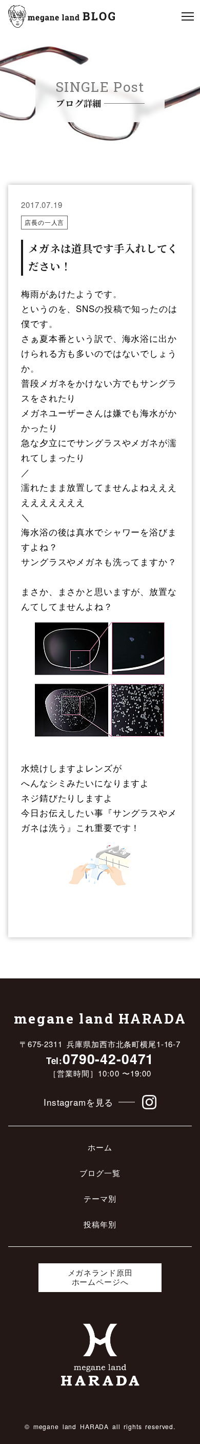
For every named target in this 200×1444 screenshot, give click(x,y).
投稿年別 (100, 1224)
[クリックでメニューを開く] (187, 16)
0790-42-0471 (100, 1058)
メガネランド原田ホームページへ (100, 1277)
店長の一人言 (44, 222)
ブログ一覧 (99, 1173)
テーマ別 (100, 1199)
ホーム (100, 1147)
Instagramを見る (78, 1101)
